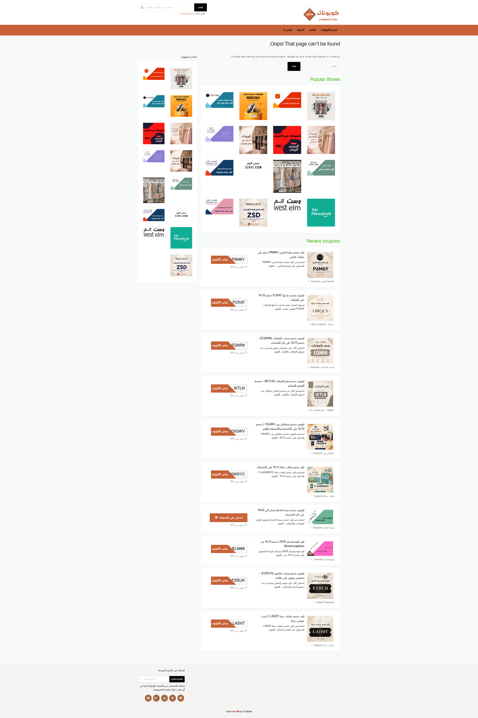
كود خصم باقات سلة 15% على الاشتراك (280, 467)
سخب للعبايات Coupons (322, 367)
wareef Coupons (325, 602)
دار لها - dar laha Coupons (320, 324)
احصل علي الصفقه (231, 518)
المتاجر (312, 30)
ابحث (200, 7)
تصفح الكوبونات (329, 30)
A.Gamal (247, 711)
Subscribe (177, 679)
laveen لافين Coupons (322, 281)
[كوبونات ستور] (321, 13)
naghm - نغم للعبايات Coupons (320, 410)
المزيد (271, 266)
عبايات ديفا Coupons (323, 645)
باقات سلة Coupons (324, 496)
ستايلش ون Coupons (323, 453)
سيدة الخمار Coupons (323, 527)
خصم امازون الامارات (188, 14)
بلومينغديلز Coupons (323, 559)
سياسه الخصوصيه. (162, 690)
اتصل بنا (288, 30)
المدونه (300, 30)
